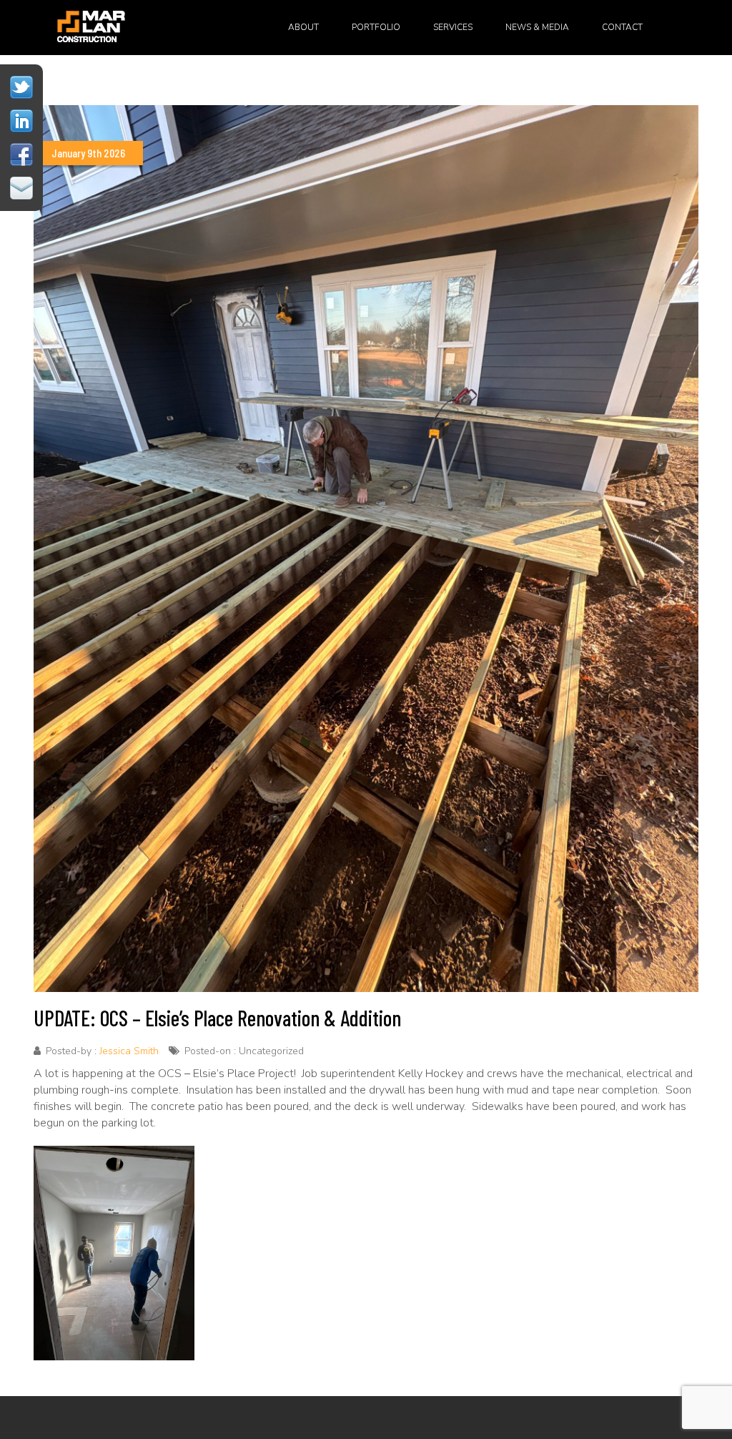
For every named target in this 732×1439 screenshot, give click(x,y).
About (303, 27)
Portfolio (376, 27)
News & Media (537, 27)
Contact (622, 27)
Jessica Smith (129, 1051)
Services (453, 27)
